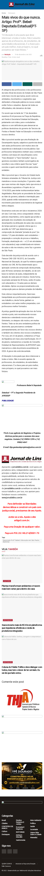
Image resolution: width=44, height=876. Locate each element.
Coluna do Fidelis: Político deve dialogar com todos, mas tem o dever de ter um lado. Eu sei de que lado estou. (22, 670)
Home (4, 13)
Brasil (4, 820)
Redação (8, 54)
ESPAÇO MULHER (19, 836)
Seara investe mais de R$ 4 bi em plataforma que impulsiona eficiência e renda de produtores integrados (22, 628)
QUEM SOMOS (7, 863)
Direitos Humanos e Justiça (20, 822)
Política (33, 823)
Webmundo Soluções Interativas (30, 870)
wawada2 (33, 837)
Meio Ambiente (35, 820)
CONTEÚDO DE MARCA (7, 827)
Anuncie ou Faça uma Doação (25, 863)
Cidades (5, 823)
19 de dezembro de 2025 (23, 54)
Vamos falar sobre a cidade (35, 833)
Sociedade (34, 829)
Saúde (32, 826)
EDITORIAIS (20, 832)
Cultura (7, 581)
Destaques (11, 13)
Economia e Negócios (20, 828)
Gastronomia (20, 840)
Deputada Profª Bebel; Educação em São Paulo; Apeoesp (21, 541)
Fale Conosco (6, 866)
